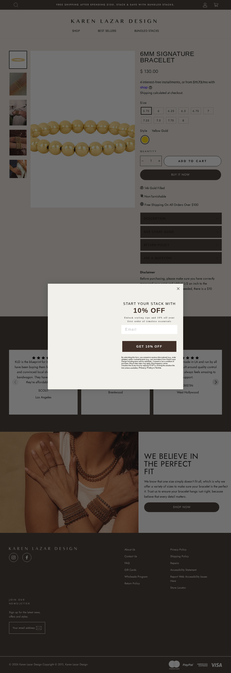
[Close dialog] (178, 288)
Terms (158, 372)
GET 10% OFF (149, 351)
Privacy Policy (146, 372)
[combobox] (128, 336)
